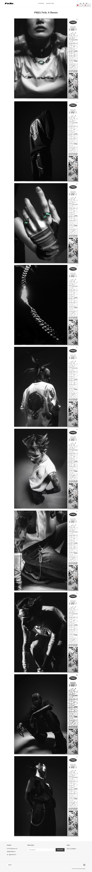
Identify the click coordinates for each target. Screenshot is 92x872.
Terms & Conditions (71, 848)
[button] (83, 5)
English (10, 864)
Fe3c (76, 868)
